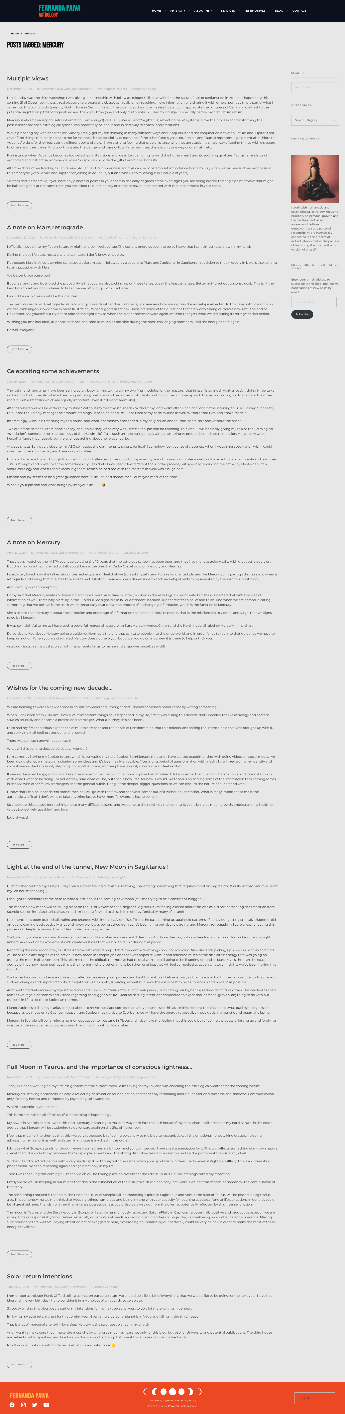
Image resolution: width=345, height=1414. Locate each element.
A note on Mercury (33, 542)
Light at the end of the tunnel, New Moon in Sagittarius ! (88, 866)
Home (15, 33)
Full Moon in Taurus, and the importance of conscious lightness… (99, 1066)
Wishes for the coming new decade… (60, 687)
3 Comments (74, 552)
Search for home (144, 237)
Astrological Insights (112, 89)
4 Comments (77, 1287)
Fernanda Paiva (59, 8)
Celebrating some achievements (53, 371)
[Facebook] (12, 1405)
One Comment (81, 89)
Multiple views (27, 78)
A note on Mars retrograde (45, 227)
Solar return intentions (39, 1276)
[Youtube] (46, 1405)
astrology (48, 15)
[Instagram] (23, 1405)
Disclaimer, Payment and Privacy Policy (172, 1400)
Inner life (132, 698)
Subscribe (302, 314)
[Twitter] (35, 1405)
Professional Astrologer (136, 381)
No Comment (83, 237)
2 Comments (80, 698)
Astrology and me (144, 89)
